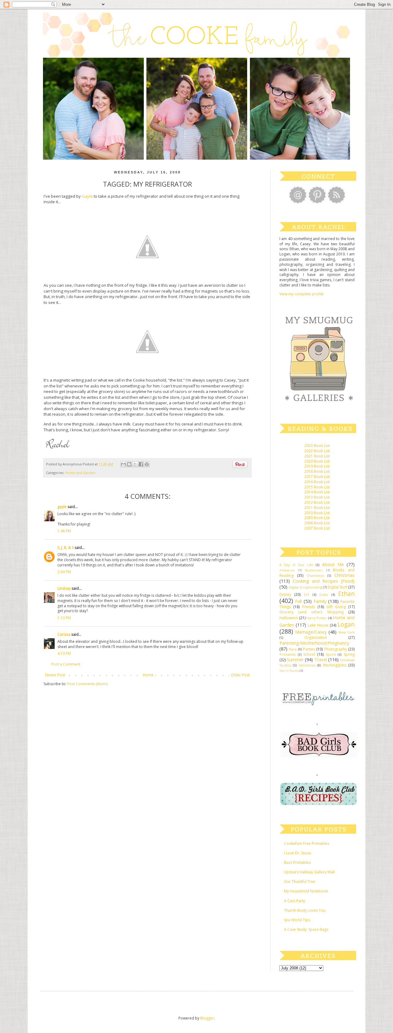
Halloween (288, 617)
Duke (323, 594)
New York (346, 632)
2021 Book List (317, 456)
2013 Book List (317, 497)
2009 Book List (317, 517)
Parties (309, 649)
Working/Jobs (334, 665)
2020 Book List (317, 461)
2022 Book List (317, 450)
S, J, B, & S (65, 547)
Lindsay (64, 588)
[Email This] (123, 464)
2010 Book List (317, 512)
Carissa (63, 634)
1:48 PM (64, 531)
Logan (346, 624)
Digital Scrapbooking (305, 587)
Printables (287, 654)
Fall (298, 601)
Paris (293, 649)
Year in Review (289, 671)
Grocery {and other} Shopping (311, 612)
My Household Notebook (306, 891)
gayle (62, 506)
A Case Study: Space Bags (306, 929)
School (309, 654)
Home (148, 675)
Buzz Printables (297, 862)
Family (319, 601)
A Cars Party (294, 900)
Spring (349, 654)
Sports (331, 654)
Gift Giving (336, 606)
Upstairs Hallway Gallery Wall (309, 872)
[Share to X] (135, 464)
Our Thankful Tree (299, 881)
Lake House (318, 625)
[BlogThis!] (129, 464)
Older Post (240, 675)
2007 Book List (317, 528)
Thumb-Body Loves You (304, 910)
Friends (308, 606)
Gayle (87, 196)
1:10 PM (64, 617)
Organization (315, 637)
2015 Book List (317, 487)
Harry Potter (316, 618)
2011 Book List (317, 507)
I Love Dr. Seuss (297, 853)
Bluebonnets (314, 570)
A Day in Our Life (296, 564)
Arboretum (287, 570)
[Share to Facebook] (141, 464)
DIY (306, 594)
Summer (295, 659)
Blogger (207, 1018)
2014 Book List (317, 492)
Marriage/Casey (311, 632)
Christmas (344, 575)
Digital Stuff (337, 587)
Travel (320, 659)
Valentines (307, 665)
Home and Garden (80, 472)
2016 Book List (317, 481)
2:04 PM (64, 571)
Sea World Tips (297, 919)
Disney (285, 594)
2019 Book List (317, 466)
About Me (333, 564)
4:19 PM (64, 653)
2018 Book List (317, 471)
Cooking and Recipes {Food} (324, 581)
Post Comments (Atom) (87, 683)
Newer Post (55, 675)
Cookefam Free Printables (306, 843)
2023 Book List (317, 445)
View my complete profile (301, 294)
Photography (335, 649)
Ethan (346, 593)
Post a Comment (65, 664)
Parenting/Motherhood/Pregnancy (314, 643)
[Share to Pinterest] (147, 464)
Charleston (315, 575)
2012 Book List (317, 502)
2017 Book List (317, 476)
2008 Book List (317, 523)
